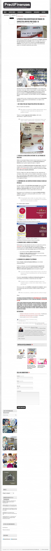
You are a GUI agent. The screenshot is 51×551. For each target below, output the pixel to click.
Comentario (19, 391)
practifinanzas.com (37, 298)
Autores (43, 12)
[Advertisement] (32, 58)
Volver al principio (45, 549)
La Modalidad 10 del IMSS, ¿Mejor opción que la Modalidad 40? (9, 501)
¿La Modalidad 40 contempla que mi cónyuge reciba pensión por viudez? (9, 517)
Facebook (23, 338)
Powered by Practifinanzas (34, 549)
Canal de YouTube (29, 317)
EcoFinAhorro (5, 527)
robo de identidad (23, 168)
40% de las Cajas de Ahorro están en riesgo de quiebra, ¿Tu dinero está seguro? (31, 367)
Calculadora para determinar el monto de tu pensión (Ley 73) (10, 513)
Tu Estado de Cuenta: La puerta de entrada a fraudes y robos (31, 356)
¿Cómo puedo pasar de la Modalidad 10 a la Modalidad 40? (10, 506)
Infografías (20, 12)
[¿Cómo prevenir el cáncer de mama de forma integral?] (42, 364)
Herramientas (28, 12)
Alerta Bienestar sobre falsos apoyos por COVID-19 (29, 315)
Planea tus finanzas (6, 529)
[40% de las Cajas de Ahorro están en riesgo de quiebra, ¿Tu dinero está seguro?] (32, 364)
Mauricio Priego (43, 328)
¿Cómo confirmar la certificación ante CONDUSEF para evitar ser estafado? (21, 357)
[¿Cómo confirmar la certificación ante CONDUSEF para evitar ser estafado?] (21, 354)
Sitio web (18, 386)
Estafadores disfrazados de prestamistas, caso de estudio (30, 313)
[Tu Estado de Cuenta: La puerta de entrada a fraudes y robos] (32, 354)
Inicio (5, 12)
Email (20, 381)
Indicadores (36, 12)
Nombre (20, 376)
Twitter (19, 338)
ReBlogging (6, 15)
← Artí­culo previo (20, 16)
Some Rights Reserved (22, 320)
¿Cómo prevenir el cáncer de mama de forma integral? (41, 366)
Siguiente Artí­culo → (43, 16)
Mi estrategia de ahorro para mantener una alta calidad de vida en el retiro (10, 509)
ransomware (19, 246)
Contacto (13, 15)
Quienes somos (12, 12)
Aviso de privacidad (25, 549)
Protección (45, 324)
